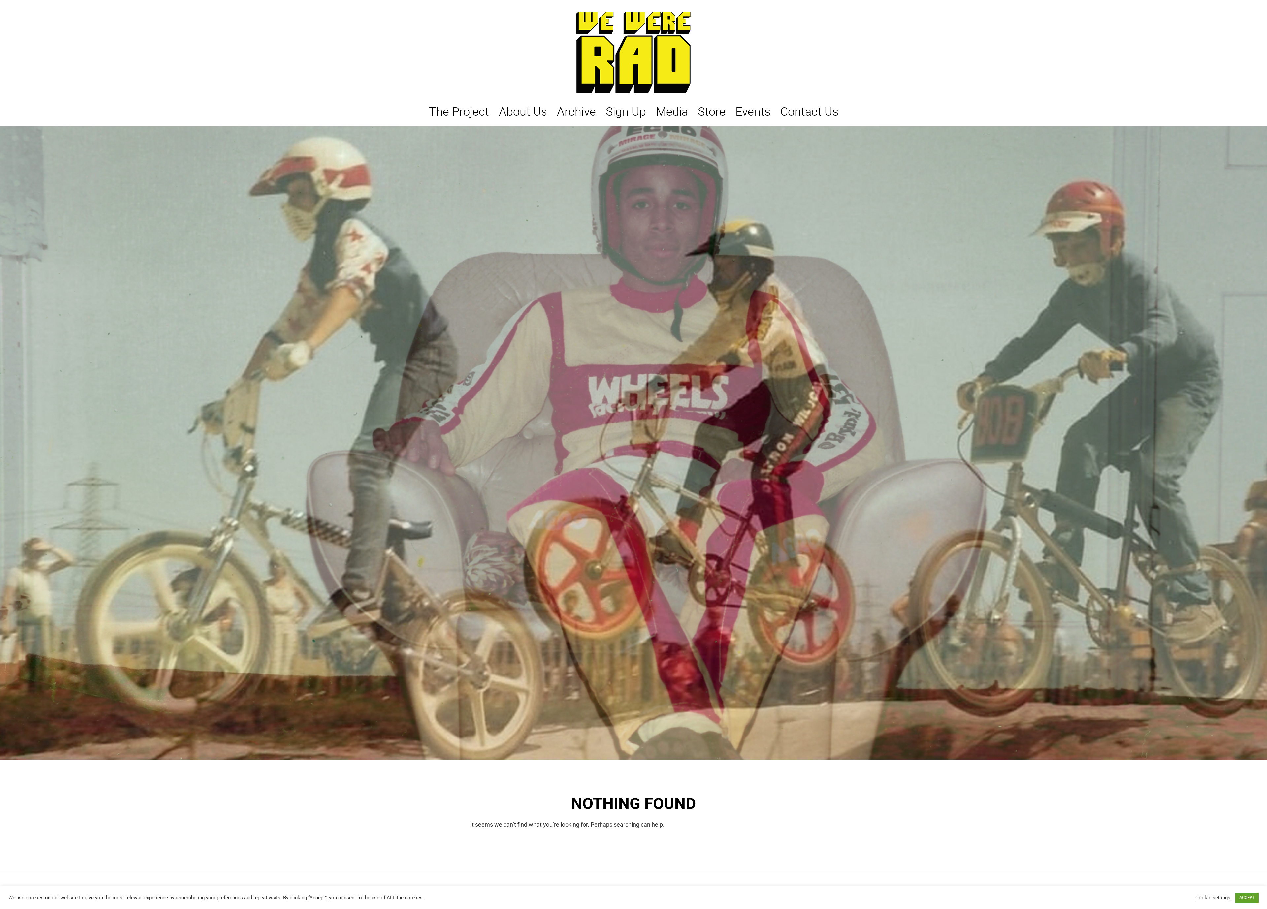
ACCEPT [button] (1247, 897)
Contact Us (809, 112)
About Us (523, 112)
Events (752, 112)
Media (672, 112)
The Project (459, 112)
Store (712, 112)
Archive (576, 112)
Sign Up (626, 112)
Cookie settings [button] (1212, 898)
